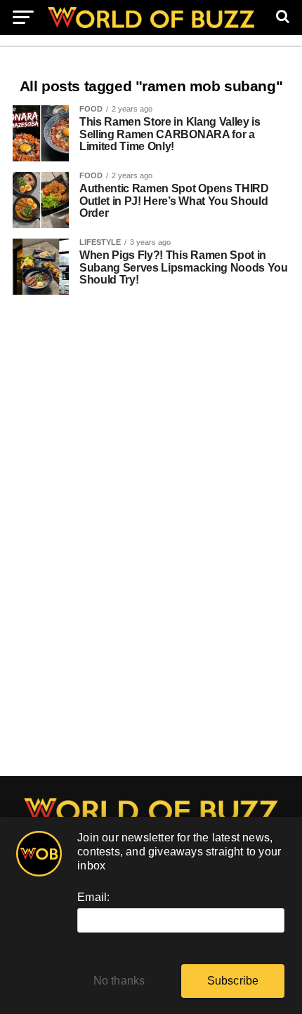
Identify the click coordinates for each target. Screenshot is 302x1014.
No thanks (119, 981)
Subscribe (233, 981)
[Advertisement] (151, 542)
